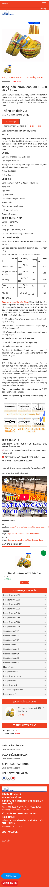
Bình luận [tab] (35, 126)
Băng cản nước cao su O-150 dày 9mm (24, 573)
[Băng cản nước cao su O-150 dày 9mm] (24, 561)
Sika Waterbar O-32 (11, 663)
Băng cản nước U (10, 681)
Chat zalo (11, 876)
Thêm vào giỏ (10, 122)
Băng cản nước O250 (11, 622)
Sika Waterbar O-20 (11, 654)
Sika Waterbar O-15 (11, 649)
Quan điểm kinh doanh (11, 749)
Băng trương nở (9, 694)
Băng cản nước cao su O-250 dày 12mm (29, 709)
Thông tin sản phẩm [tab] (15, 126)
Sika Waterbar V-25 (11, 640)
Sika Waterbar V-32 (11, 645)
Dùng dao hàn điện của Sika (15, 302)
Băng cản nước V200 (11, 600)
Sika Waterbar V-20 (11, 636)
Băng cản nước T (10, 685)
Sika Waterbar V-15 (11, 631)
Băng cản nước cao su (12, 676)
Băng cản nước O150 (11, 613)
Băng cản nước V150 (11, 595)
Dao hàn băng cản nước (13, 690)
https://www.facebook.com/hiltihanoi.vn (23, 533)
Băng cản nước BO (10, 672)
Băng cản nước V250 (11, 604)
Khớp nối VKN (8, 667)
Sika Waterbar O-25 (11, 658)
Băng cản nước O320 (11, 627)
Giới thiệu (43, 9)
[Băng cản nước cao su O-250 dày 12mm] (10, 712)
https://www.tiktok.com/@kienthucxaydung (25, 540)
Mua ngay (24, 582)
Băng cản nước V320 (11, 609)
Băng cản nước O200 (11, 618)
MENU (5, 3)
